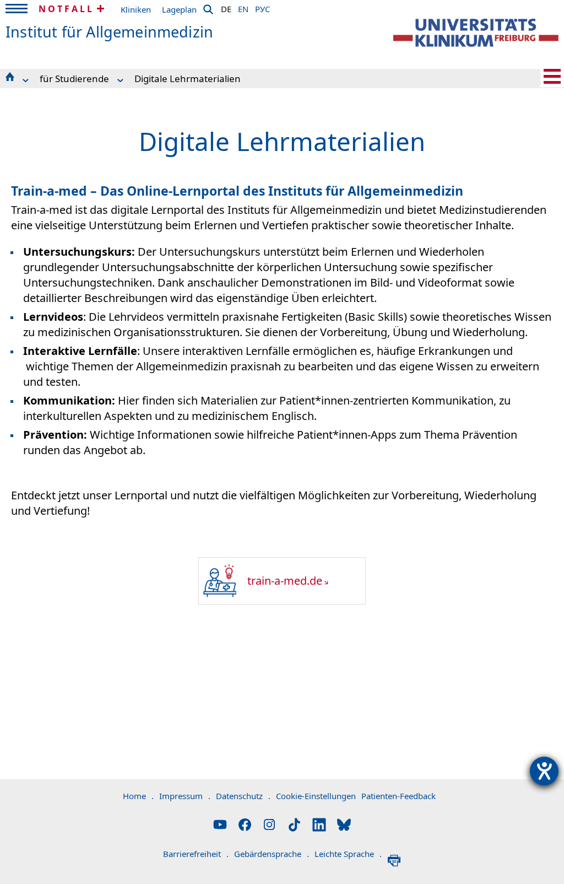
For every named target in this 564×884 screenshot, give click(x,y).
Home (138, 795)
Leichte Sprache (348, 853)
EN (243, 7)
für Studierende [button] (74, 78)
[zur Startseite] (475, 33)
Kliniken (136, 9)
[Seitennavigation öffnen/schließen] (552, 76)
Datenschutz (243, 795)
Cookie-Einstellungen (316, 795)
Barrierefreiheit (196, 853)
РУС (262, 7)
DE (226, 7)
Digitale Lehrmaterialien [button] (187, 78)
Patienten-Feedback (398, 795)
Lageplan (179, 9)
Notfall (66, 9)
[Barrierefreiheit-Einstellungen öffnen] (544, 771)
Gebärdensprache (271, 853)
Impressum (184, 795)
